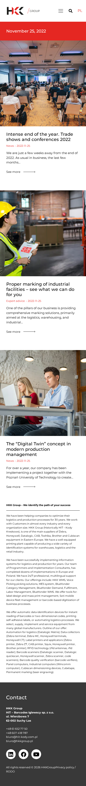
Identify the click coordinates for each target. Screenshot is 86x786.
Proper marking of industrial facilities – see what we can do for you (40, 289)
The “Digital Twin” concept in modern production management (38, 449)
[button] (60, 11)
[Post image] (43, 83)
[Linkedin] (11, 754)
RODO (10, 771)
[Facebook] (23, 754)
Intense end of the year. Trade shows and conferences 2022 (39, 137)
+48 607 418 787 (17, 733)
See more (13, 172)
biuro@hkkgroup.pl (19, 741)
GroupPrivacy (56, 767)
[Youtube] (36, 754)
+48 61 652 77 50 (17, 728)
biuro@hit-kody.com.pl (22, 736)
